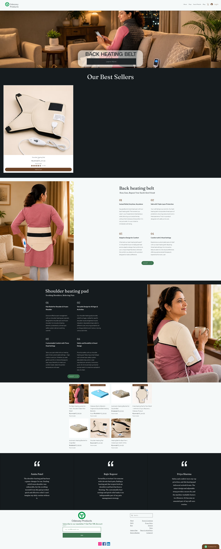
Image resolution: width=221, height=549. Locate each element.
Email (64, 525)
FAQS (131, 523)
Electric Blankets (135, 533)
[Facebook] (104, 544)
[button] (208, 4)
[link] (38, 165)
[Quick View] (121, 394)
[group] (110, 129)
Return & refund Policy (146, 530)
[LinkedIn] (108, 544)
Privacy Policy (149, 523)
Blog (131, 525)
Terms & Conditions (147, 521)
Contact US (149, 533)
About (132, 520)
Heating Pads (133, 530)
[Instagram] (100, 544)
